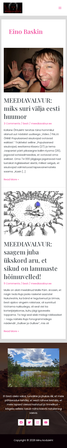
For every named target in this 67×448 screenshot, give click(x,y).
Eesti (26, 123)
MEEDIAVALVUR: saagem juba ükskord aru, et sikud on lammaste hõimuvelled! (31, 260)
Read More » (11, 179)
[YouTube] (46, 422)
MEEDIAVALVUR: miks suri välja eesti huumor (32, 108)
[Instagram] (38, 422)
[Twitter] (29, 422)
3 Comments (12, 123)
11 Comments (12, 283)
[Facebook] (21, 422)
